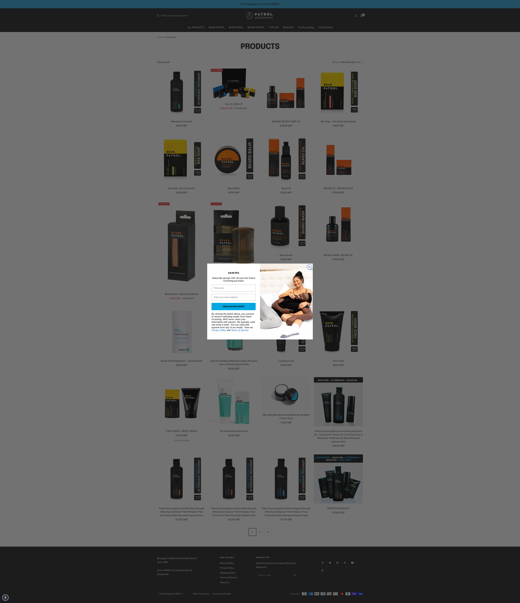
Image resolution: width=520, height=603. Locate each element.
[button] (5, 597)
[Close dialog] (309, 267)
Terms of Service (239, 330)
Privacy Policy (219, 330)
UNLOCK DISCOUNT (233, 306)
